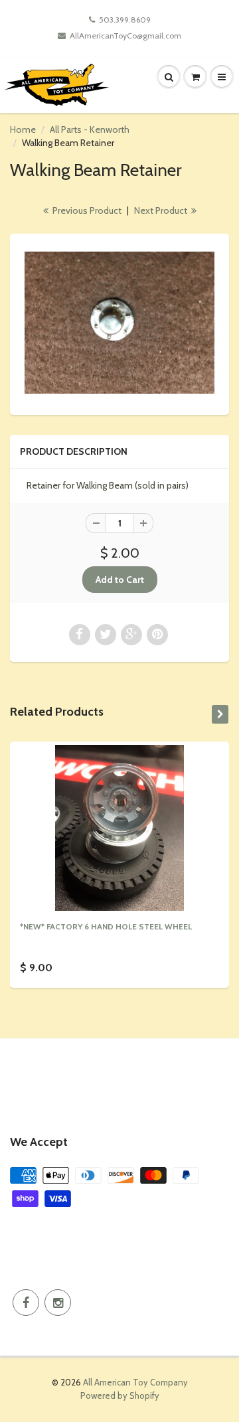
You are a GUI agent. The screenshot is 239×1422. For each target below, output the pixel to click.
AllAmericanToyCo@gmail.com (125, 35)
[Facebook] (26, 1302)
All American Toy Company (135, 1382)
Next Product (161, 210)
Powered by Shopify (119, 1395)
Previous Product (85, 210)
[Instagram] (57, 1302)
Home (23, 129)
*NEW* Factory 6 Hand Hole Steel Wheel (106, 926)
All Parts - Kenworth (89, 129)
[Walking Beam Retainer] (119, 323)
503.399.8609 (125, 20)
